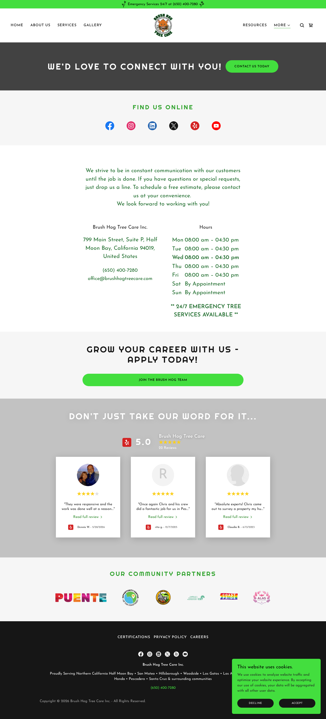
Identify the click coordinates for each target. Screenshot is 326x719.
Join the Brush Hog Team (163, 380)
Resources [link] (255, 25)
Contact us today (251, 66)
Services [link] (67, 25)
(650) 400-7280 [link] (120, 270)
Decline (255, 703)
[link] (162, 25)
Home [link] (17, 25)
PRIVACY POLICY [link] (170, 637)
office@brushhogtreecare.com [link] (120, 278)
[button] (282, 25)
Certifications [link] (134, 637)
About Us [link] (40, 25)
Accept (297, 703)
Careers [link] (199, 637)
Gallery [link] (93, 25)
